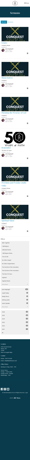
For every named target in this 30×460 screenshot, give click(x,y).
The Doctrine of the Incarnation (10, 267)
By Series (10, 22)
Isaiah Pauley (14, 293)
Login (26, 392)
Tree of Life (5, 256)
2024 (14, 319)
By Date (4, 22)
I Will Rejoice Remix (7, 253)
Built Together (6, 243)
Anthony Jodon (14, 300)
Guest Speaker (14, 303)
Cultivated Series (6, 250)
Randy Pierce (14, 296)
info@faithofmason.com (10, 360)
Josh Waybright (14, 289)
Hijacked (4, 277)
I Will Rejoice (5, 246)
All (2, 332)
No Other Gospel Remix (8, 263)
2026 (14, 312)
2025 (14, 315)
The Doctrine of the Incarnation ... (11, 270)
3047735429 (8, 358)
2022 (14, 326)
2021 (14, 329)
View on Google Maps (6, 352)
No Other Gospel (6, 260)
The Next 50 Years (7, 274)
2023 (14, 322)
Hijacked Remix (6, 281)
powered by (14, 399)
